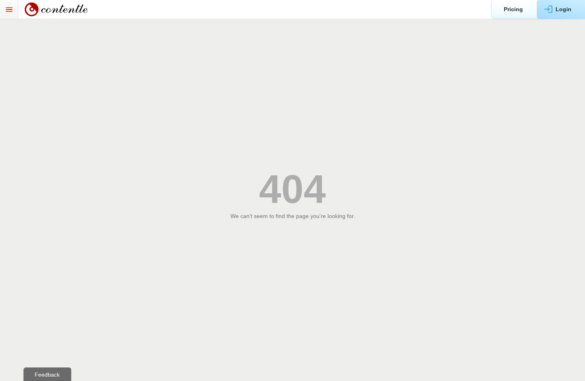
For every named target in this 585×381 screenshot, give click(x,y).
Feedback (47, 374)
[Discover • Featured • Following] (60, 9)
